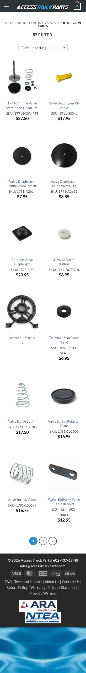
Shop (8, 23)
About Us (52, 582)
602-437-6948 (65, 560)
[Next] (52, 541)
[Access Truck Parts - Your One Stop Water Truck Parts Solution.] (42, 7)
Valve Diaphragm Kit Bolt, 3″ (63, 105)
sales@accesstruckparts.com (42, 566)
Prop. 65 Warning (43, 593)
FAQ (8, 582)
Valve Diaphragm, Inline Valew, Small (22, 183)
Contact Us (71, 582)
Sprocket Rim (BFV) (22, 338)
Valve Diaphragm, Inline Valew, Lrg (64, 183)
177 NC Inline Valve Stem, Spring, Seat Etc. (22, 105)
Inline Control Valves (37, 23)
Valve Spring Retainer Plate (64, 423)
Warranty (38, 587)
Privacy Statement (63, 587)
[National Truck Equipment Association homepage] (43, 617)
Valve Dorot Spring (22, 421)
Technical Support (28, 582)
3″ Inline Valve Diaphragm (22, 262)
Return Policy (17, 587)
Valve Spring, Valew (22, 499)
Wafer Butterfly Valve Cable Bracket (64, 501)
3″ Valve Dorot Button (64, 262)
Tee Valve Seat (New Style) (64, 340)
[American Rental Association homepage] (38, 605)
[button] (7, 6)
